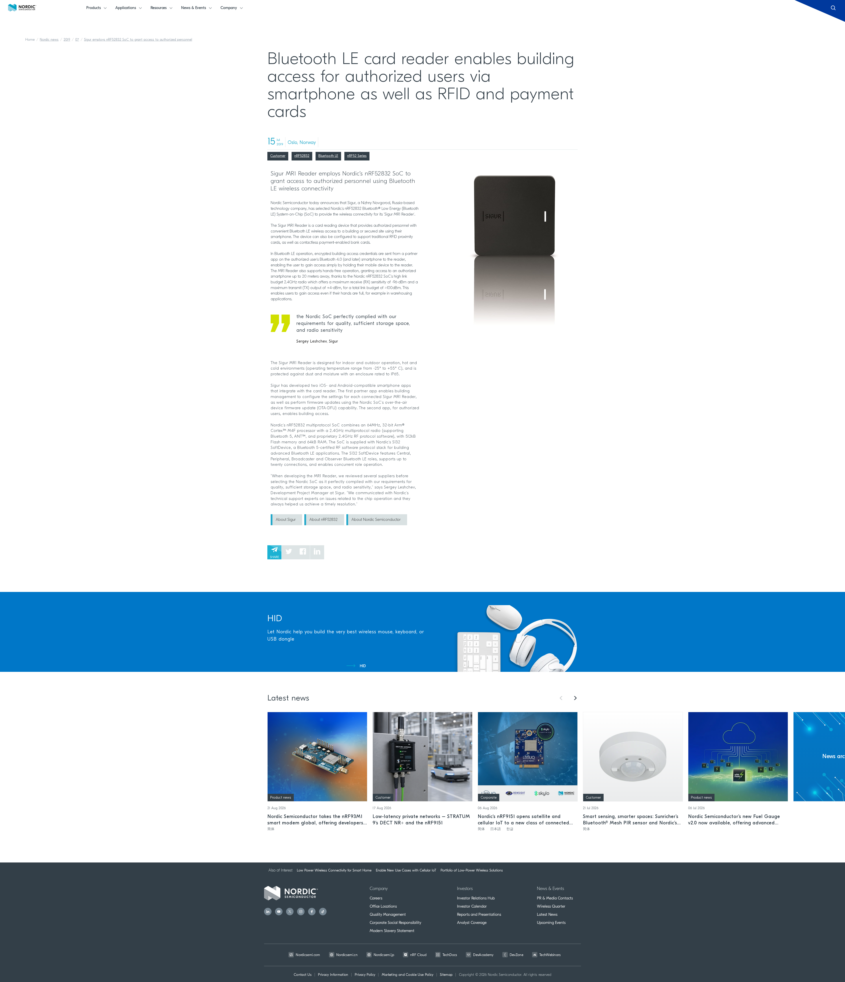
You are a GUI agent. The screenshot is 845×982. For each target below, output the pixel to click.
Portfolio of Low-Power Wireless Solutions (472, 870)
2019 (67, 40)
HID (363, 666)
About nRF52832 (323, 520)
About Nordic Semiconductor (375, 520)
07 (77, 40)
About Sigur (286, 520)
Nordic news (49, 40)
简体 (270, 829)
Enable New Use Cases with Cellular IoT (406, 870)
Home (30, 40)
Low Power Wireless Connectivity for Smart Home (334, 870)
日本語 (495, 829)
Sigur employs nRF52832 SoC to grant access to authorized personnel (138, 40)
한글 (509, 829)
